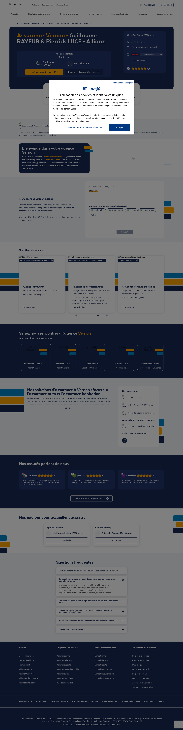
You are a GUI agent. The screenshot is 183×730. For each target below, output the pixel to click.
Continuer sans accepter (122, 83)
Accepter (119, 127)
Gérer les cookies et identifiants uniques (84, 127)
